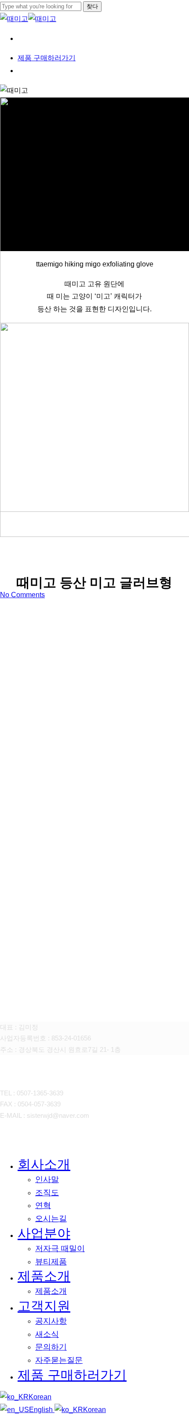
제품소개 (44, 1276)
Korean (40, 1397)
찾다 (92, 6)
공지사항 (51, 1321)
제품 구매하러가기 (72, 1375)
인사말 (47, 1179)
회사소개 (44, 1164)
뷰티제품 (51, 1261)
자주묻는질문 (59, 1360)
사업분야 (44, 1233)
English (42, 1409)
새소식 (47, 1334)
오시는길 (51, 1218)
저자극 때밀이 (60, 1248)
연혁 (43, 1205)
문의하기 (51, 1347)
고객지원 (44, 1306)
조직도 (47, 1192)
